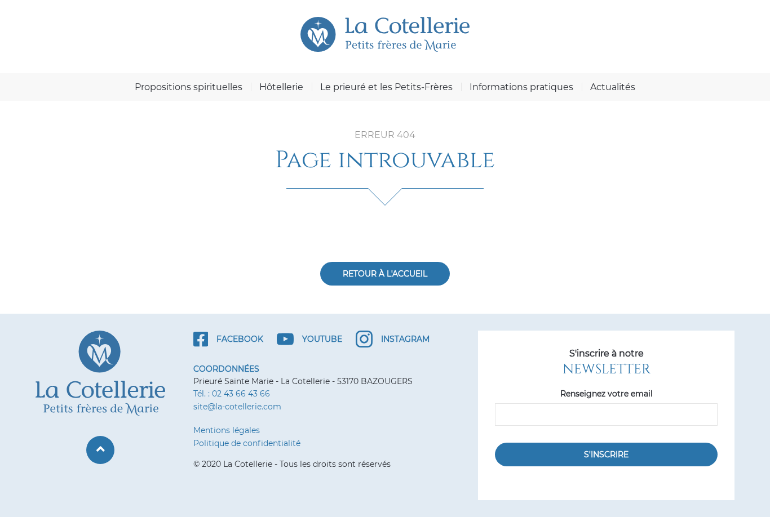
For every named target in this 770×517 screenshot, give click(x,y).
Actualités (612, 87)
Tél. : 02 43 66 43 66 (231, 394)
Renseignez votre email (606, 394)
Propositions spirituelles (188, 87)
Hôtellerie (281, 87)
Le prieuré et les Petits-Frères (386, 87)
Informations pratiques (521, 87)
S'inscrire (606, 454)
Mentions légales (226, 430)
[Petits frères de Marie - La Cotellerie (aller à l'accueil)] (385, 34)
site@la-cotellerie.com (237, 407)
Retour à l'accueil (385, 274)
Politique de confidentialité (246, 443)
